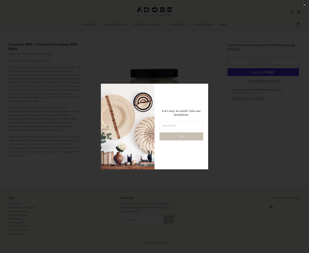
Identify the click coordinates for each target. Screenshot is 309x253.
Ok (181, 136)
